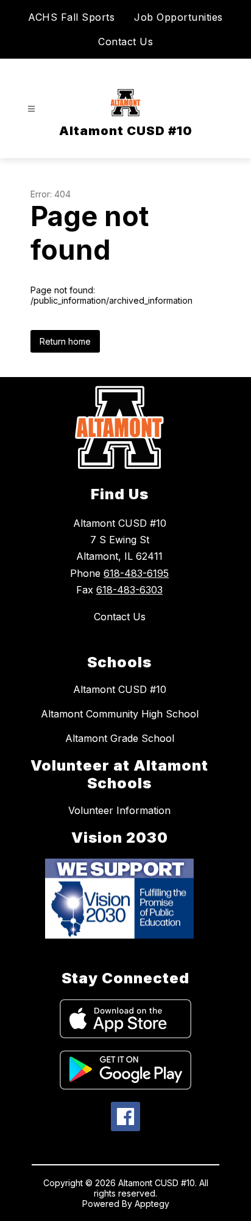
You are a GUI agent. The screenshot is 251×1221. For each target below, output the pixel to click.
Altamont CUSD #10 (119, 689)
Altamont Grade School (119, 738)
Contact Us (125, 41)
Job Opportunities (178, 17)
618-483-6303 (129, 590)
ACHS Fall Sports (71, 17)
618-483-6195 (136, 573)
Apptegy (152, 1203)
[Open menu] (31, 109)
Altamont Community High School (120, 714)
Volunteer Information (119, 810)
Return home (65, 341)
